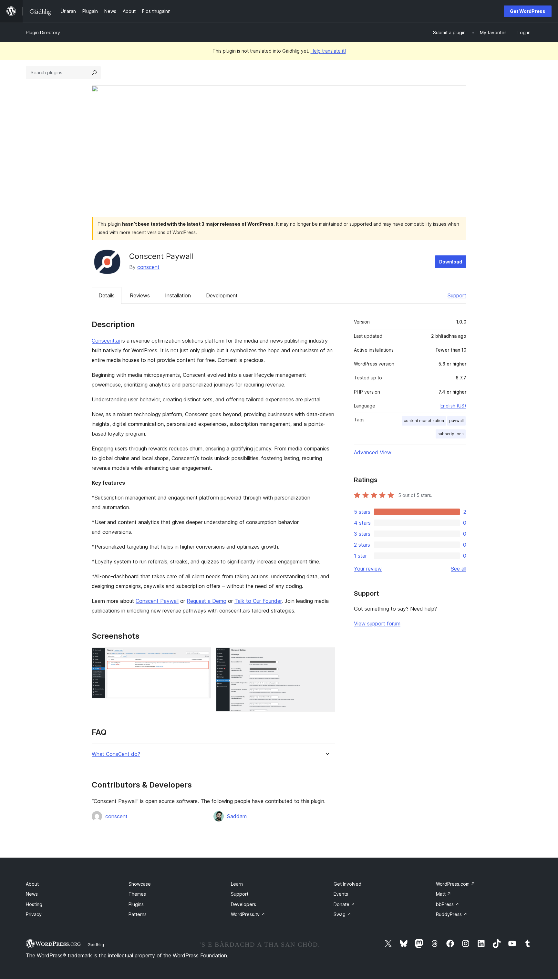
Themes (137, 894)
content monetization (424, 420)
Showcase (140, 884)
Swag (342, 914)
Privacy (34, 914)
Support (457, 295)
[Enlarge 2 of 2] (326, 656)
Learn (237, 884)
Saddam (237, 816)
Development (222, 295)
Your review (368, 568)
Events (341, 894)
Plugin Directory (43, 32)
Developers (243, 904)
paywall (456, 420)
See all (458, 568)
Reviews (140, 295)
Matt (443, 894)
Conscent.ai (106, 340)
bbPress (447, 904)
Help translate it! (328, 51)
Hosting (34, 904)
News (32, 894)
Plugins (136, 904)
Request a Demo (206, 601)
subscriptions (451, 433)
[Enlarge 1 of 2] (202, 656)
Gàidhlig (96, 944)
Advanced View (372, 452)
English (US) (453, 405)
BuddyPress (451, 914)
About (32, 884)
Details (106, 295)
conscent (148, 267)
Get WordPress (527, 11)
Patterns (138, 914)
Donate (344, 904)
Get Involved (347, 884)
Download (450, 261)
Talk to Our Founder (258, 601)
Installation (178, 295)
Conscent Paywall (157, 601)
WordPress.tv (248, 914)
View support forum (377, 623)
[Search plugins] (94, 72)
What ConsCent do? (116, 754)
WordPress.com (455, 884)
